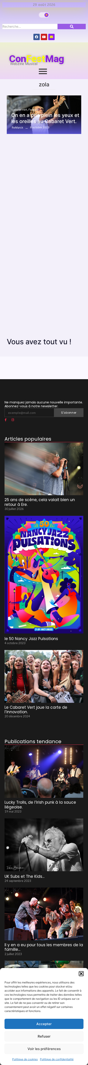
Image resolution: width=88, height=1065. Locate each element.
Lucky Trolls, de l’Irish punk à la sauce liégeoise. (40, 804)
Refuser (44, 1036)
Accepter (44, 1024)
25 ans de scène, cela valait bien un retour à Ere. (40, 502)
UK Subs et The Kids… (24, 876)
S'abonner (68, 413)
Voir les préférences (44, 1049)
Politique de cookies (25, 1059)
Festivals (34, 109)
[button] (81, 973)
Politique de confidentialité (57, 1059)
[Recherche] (72, 26)
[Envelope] (51, 37)
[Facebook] (36, 37)
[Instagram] (13, 420)
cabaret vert (20, 109)
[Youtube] (44, 37)
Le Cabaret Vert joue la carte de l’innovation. (36, 709)
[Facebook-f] (6, 420)
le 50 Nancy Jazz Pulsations (31, 638)
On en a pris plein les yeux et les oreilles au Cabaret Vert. (45, 118)
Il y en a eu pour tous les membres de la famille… (44, 947)
